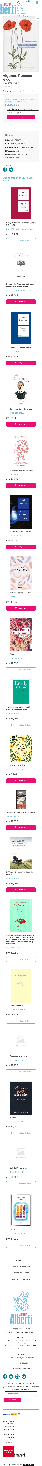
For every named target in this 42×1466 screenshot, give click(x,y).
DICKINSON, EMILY (13, 229)
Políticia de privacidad (21, 1266)
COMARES (18, 140)
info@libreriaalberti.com (21, 1368)
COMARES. (7, 86)
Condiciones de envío (21, 1279)
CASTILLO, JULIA (12, 290)
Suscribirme (13, 1400)
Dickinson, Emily (28, 229)
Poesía (17, 154)
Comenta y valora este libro (23, 91)
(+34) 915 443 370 (21, 1363)
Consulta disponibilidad (21, 240)
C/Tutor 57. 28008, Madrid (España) (21, 1358)
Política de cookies (21, 1273)
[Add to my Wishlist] (38, 18)
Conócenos (21, 1260)
